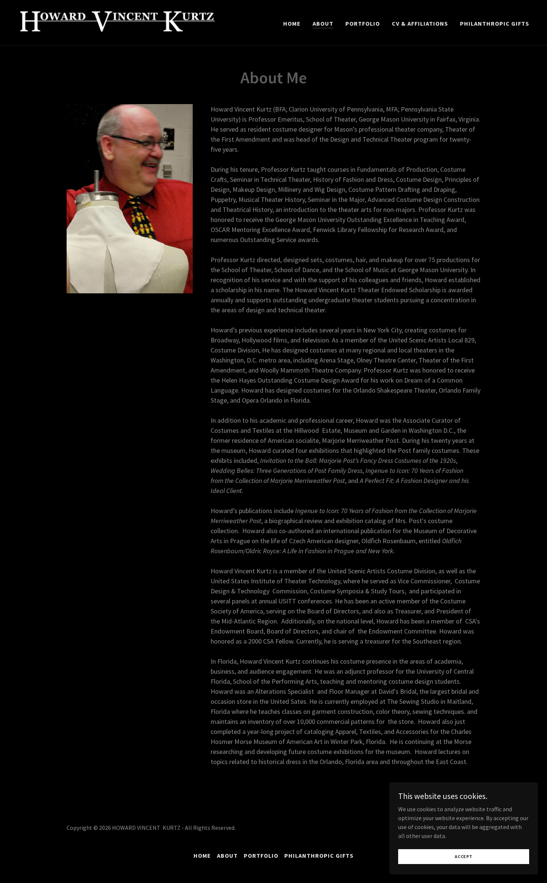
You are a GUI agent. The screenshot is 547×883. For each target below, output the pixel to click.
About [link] (323, 23)
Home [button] (202, 855)
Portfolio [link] (362, 23)
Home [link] (292, 23)
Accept (464, 856)
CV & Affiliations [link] (420, 23)
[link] (116, 21)
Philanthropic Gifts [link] (494, 23)
